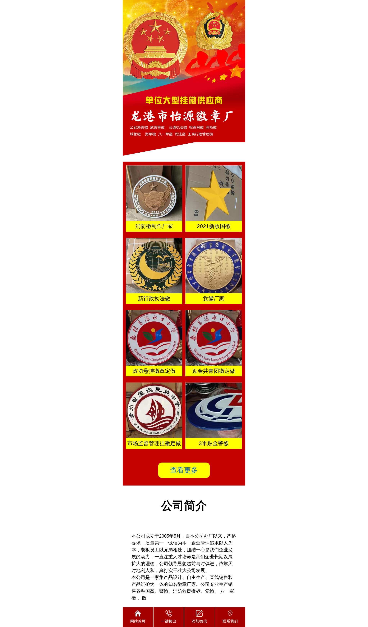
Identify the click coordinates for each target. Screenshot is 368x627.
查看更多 (184, 470)
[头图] (184, 81)
